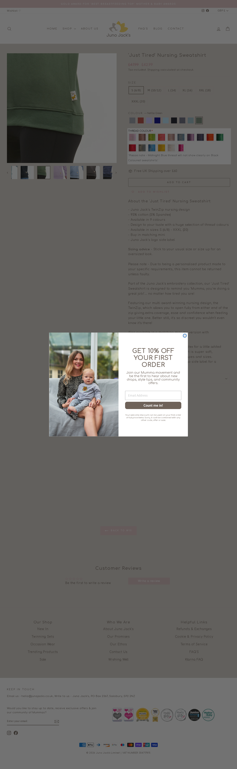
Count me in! (153, 405)
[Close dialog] (185, 335)
